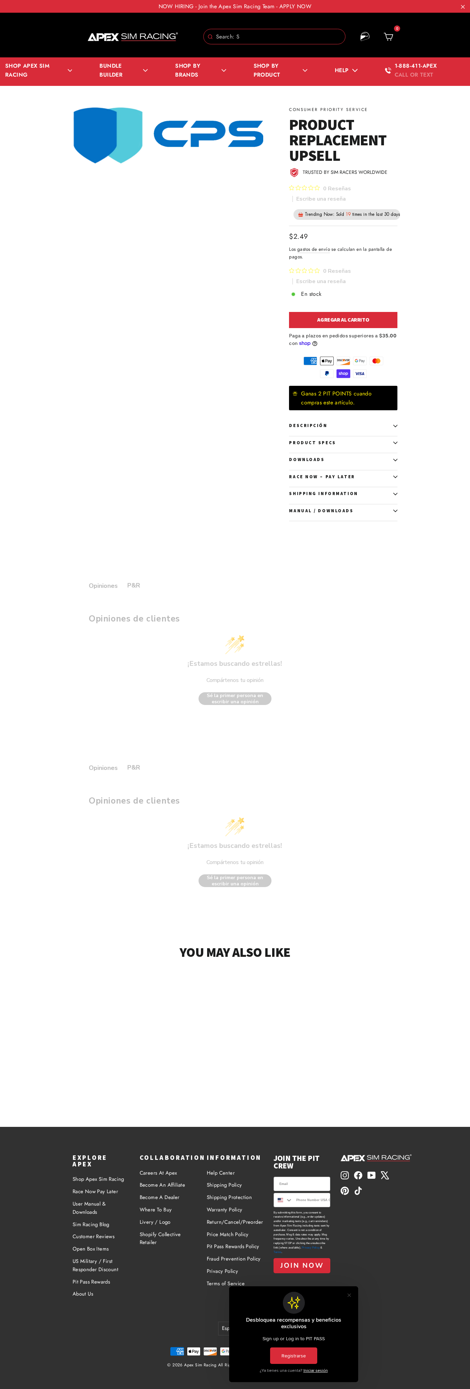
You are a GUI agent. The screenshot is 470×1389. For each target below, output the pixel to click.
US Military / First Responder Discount (95, 1265)
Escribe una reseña (321, 199)
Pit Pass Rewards (91, 1282)
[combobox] (274, 36)
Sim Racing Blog (91, 1224)
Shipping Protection (229, 1197)
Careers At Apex (158, 1173)
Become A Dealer (160, 1197)
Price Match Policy (228, 1234)
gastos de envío (313, 249)
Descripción (308, 425)
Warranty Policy (225, 1209)
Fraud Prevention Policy (234, 1259)
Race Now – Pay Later (322, 477)
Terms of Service (226, 1283)
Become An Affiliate (162, 1185)
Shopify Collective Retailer (160, 1238)
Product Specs (312, 443)
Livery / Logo (155, 1222)
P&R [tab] (133, 585)
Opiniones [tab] (103, 586)
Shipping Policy (224, 1185)
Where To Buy (156, 1209)
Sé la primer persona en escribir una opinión (235, 698)
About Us (83, 1294)
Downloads (306, 459)
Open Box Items (91, 1249)
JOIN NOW (302, 1265)
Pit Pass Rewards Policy (233, 1246)
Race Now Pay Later (95, 1191)
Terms (277, 1252)
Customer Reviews (94, 1236)
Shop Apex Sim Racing (98, 1179)
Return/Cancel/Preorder (235, 1222)
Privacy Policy (222, 1271)
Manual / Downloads (321, 511)
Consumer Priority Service (328, 110)
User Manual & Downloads (89, 1208)
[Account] (365, 36)
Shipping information (323, 493)
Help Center (221, 1173)
